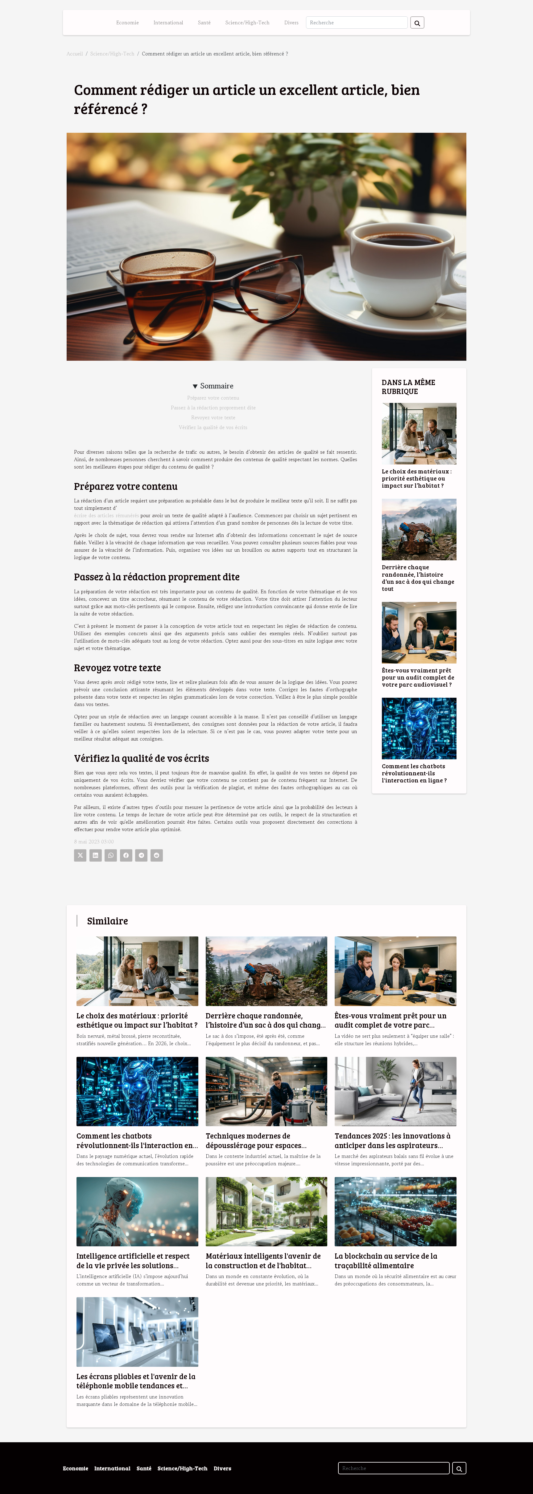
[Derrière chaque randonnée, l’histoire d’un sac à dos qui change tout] (419, 529)
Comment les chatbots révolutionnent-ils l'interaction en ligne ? (414, 773)
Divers (291, 22)
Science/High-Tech (247, 22)
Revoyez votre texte (213, 417)
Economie (127, 22)
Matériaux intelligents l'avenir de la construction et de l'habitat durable (263, 1265)
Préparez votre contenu (213, 397)
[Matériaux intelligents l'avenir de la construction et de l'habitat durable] (267, 1211)
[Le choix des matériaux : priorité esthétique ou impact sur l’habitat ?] (419, 433)
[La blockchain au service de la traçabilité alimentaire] (396, 1211)
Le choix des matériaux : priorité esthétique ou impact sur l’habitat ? (417, 478)
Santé (204, 22)
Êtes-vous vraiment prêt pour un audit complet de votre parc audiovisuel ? (418, 677)
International (168, 22)
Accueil (75, 53)
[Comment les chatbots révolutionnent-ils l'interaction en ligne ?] (419, 727)
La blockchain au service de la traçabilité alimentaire (386, 1260)
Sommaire (216, 385)
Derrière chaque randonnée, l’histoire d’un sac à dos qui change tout (418, 577)
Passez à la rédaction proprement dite (213, 407)
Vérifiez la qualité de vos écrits (213, 427)
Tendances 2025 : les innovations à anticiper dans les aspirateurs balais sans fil (393, 1145)
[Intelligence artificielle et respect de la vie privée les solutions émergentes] (137, 1211)
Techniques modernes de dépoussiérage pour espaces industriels (253, 1145)
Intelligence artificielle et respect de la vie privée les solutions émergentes (133, 1265)
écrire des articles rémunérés (106, 515)
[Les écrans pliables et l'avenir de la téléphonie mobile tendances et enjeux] (137, 1331)
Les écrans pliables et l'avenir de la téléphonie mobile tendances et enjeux (136, 1385)
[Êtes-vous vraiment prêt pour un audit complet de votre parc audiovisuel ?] (419, 631)
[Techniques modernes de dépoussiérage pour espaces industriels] (267, 1090)
